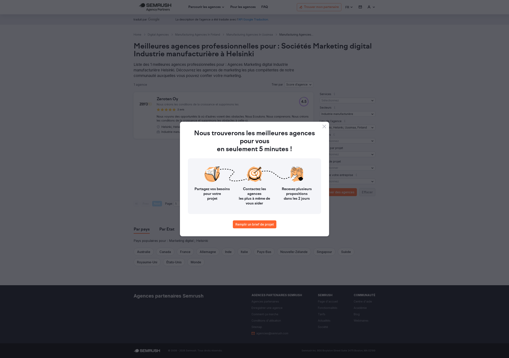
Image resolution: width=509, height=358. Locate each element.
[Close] (324, 126)
